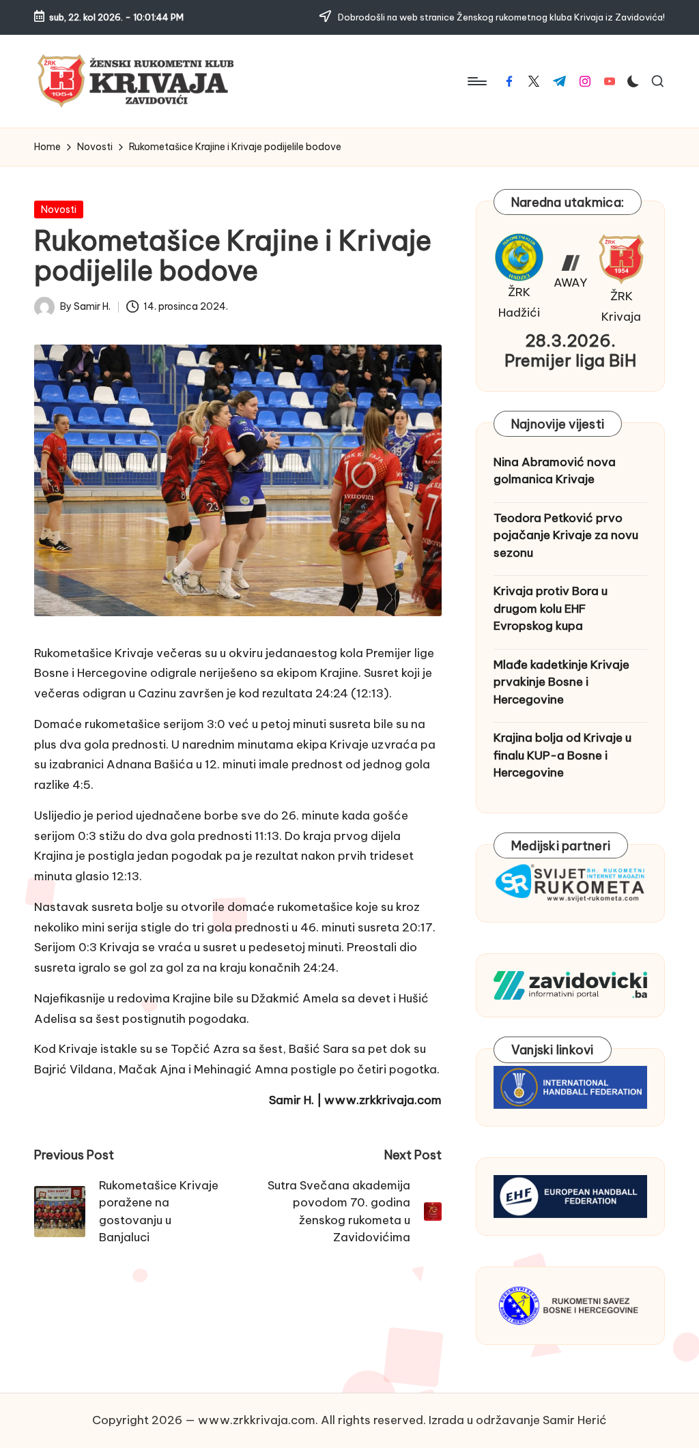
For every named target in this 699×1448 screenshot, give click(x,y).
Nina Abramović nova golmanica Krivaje (555, 470)
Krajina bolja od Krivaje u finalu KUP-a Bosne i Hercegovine (562, 755)
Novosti (58, 209)
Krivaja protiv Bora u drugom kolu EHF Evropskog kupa (551, 608)
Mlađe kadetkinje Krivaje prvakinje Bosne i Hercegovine (561, 682)
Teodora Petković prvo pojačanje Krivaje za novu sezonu (566, 535)
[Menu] (476, 81)
